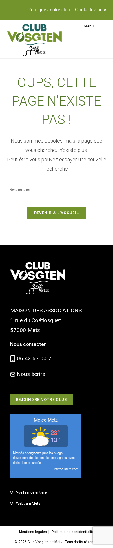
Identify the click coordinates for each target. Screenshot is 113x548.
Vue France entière (31, 492)
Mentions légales (33, 532)
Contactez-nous (91, 9)
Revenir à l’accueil (56, 213)
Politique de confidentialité (73, 532)
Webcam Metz (28, 503)
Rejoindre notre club (42, 399)
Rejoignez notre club (49, 9)
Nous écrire (31, 374)
